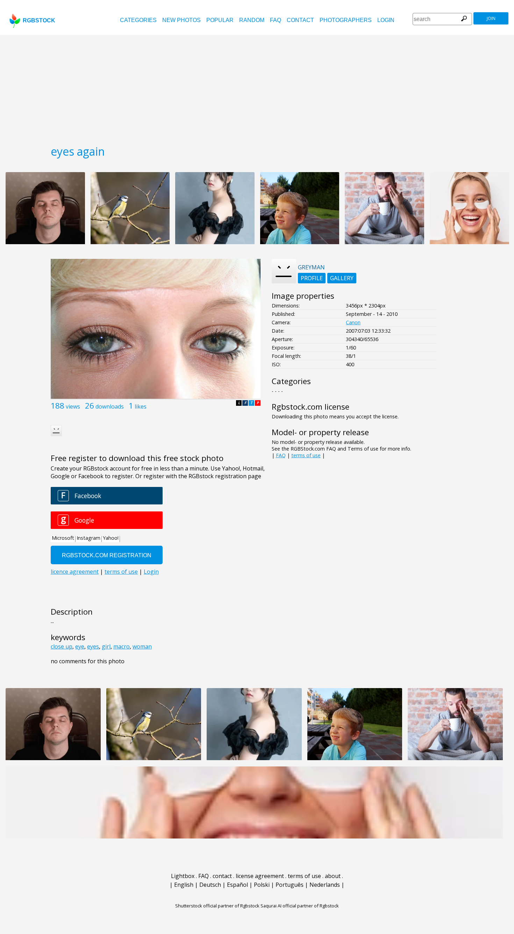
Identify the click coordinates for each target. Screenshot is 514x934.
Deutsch (210, 885)
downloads (109, 406)
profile (312, 278)
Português (290, 885)
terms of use (306, 455)
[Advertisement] (257, 87)
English (183, 885)
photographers (346, 20)
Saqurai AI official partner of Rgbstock (299, 906)
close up (61, 646)
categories (138, 20)
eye (79, 646)
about (333, 876)
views (73, 406)
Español (237, 885)
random (251, 20)
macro (121, 646)
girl (106, 646)
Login (385, 20)
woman (142, 646)
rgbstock (39, 20)
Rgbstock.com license (310, 406)
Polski (262, 885)
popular (220, 20)
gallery (342, 278)
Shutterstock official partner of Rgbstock (217, 906)
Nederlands (324, 885)
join (491, 18)
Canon (353, 322)
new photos (181, 20)
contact (300, 20)
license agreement (260, 876)
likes (141, 406)
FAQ (275, 20)
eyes (93, 646)
